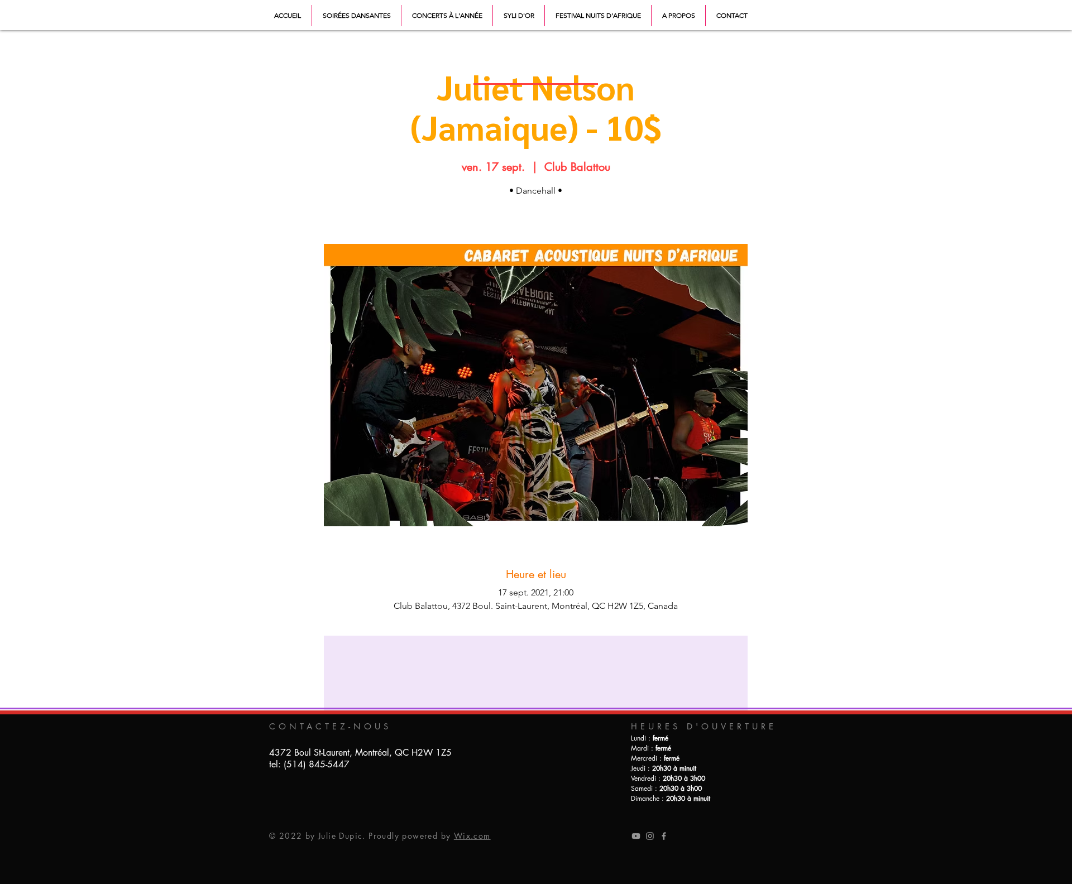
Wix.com (472, 835)
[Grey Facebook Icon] (664, 836)
